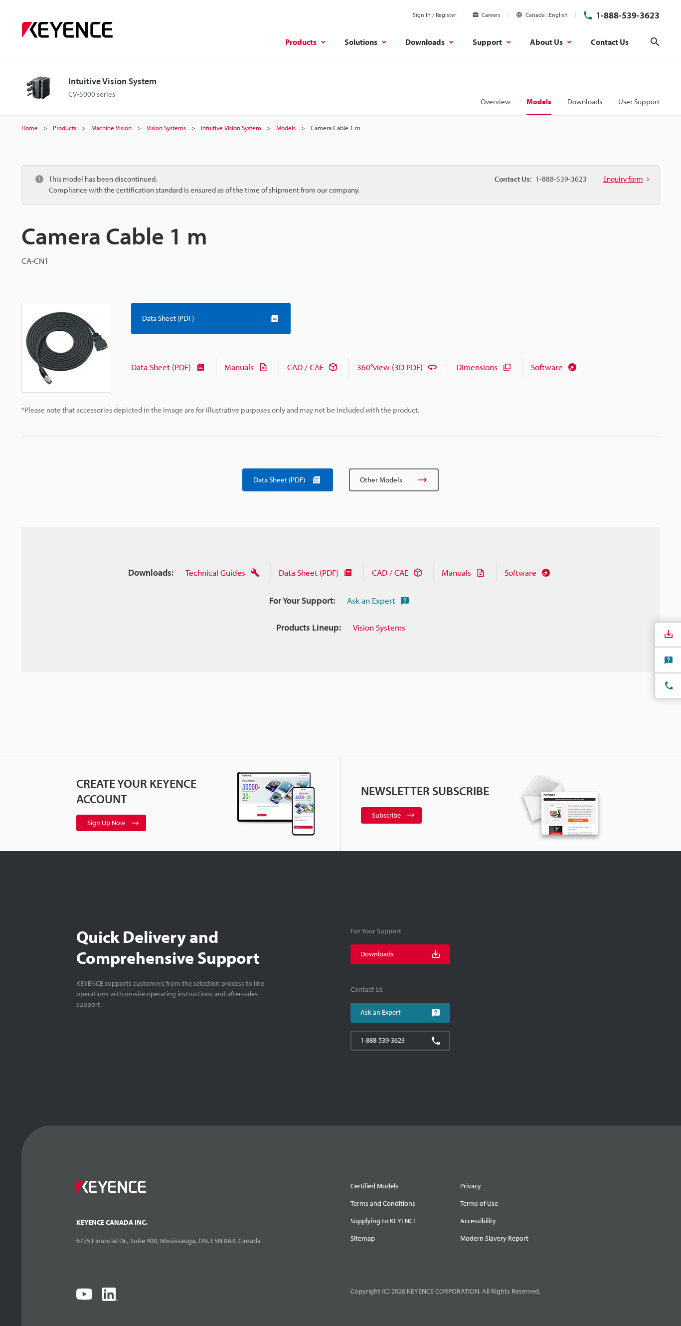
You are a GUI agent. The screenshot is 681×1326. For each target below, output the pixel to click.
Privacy (470, 1185)
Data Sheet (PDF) (161, 367)
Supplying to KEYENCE (383, 1220)
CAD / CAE (305, 367)
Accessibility (478, 1220)
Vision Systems (379, 627)
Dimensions (477, 367)
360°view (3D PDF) (390, 367)
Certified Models (374, 1185)
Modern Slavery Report (494, 1238)
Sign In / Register (434, 14)
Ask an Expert (371, 600)
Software (547, 367)
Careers (491, 14)
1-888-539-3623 (628, 15)
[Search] (655, 41)
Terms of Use (479, 1203)
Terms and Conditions (382, 1203)
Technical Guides (215, 572)
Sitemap (362, 1238)
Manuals (239, 367)
